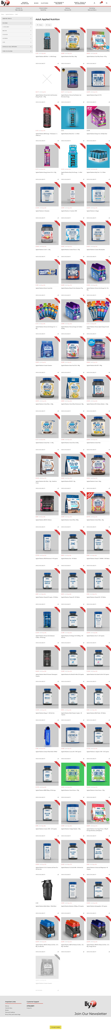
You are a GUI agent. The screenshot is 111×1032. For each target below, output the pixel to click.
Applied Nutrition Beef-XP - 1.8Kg (94, 365)
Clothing (44, 3)
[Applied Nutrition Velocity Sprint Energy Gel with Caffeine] (98, 310)
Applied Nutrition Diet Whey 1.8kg (69, 56)
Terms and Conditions (10, 1012)
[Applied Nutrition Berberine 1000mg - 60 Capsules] (72, 890)
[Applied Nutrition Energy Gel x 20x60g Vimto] (98, 117)
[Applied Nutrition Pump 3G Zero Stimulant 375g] (72, 272)
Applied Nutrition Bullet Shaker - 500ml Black (46, 906)
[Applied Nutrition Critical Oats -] (98, 426)
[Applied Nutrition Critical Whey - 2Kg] (98, 503)
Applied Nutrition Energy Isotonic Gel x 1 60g (46, 172)
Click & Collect (8, 1008)
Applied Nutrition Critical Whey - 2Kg (95, 519)
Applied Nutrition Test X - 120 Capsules (95, 635)
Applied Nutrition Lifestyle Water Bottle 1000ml (46, 751)
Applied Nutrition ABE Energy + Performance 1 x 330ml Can (46, 134)
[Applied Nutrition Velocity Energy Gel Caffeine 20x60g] (72, 310)
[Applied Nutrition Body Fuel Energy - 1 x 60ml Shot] (72, 156)
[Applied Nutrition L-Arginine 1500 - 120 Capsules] (98, 735)
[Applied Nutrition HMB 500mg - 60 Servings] (47, 774)
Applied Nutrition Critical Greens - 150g (95, 790)
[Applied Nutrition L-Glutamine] (47, 194)
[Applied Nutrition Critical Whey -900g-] (72, 503)
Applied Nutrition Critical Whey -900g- (70, 519)
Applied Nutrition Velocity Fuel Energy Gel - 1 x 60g (46, 327)
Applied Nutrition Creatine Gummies (44, 365)
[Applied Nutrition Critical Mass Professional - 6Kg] (72, 387)
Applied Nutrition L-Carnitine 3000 (69, 211)
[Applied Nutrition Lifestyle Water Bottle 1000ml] (47, 735)
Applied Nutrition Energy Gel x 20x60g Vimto (97, 133)
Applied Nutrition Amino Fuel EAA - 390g (70, 365)
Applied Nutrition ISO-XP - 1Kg (68, 481)
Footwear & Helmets (59, 3)
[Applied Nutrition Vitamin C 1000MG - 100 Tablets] (98, 542)
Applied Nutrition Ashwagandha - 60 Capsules (97, 906)
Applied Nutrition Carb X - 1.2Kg (43, 249)
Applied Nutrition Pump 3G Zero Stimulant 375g (72, 288)
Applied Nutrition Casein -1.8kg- (94, 481)
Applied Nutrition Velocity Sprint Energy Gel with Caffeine (98, 327)
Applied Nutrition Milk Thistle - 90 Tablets (96, 713)
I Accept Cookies (55, 1027)
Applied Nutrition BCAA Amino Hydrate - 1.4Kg (97, 404)
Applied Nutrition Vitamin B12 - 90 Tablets (96, 597)
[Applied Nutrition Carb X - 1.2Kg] (47, 233)
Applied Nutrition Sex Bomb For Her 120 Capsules (98, 674)
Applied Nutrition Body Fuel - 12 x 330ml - (96, 172)
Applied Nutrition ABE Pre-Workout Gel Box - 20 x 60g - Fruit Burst (72, 945)
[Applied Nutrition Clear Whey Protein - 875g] (98, 40)
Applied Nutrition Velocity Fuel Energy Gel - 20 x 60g (98, 289)
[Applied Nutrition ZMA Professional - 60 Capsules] (47, 542)
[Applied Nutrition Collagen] (98, 194)
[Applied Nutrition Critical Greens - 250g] (72, 774)
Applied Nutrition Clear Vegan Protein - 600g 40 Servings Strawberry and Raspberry (97, 829)
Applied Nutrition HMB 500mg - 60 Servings (46, 790)
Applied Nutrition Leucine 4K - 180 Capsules (71, 751)
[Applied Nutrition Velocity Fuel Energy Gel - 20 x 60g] (98, 272)
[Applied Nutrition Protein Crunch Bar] (47, 272)
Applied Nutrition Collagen (93, 211)
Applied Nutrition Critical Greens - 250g (70, 790)
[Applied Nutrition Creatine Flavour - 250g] (72, 233)
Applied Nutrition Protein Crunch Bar (44, 288)
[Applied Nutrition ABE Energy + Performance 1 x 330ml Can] (47, 117)
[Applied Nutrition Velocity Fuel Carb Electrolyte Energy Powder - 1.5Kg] (47, 79)
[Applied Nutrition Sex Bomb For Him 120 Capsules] (72, 658)
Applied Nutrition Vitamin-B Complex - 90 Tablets (47, 597)
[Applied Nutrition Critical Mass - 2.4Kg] (47, 387)
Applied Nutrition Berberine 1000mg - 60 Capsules (72, 906)
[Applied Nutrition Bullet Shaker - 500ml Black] (47, 890)
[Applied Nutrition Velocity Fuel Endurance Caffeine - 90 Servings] (47, 619)
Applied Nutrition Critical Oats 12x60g (69, 442)
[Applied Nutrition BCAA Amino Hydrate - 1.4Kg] (98, 387)
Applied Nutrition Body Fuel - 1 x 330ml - (70, 133)
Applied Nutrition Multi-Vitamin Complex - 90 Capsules (71, 713)
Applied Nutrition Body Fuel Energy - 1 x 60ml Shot (71, 173)
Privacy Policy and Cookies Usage (12, 1014)
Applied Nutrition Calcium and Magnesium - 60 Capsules (97, 868)
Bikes (36, 3)
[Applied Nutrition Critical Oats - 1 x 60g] (47, 426)
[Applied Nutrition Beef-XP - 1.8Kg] (98, 349)
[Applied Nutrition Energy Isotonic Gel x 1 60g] (47, 156)
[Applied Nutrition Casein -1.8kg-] (98, 465)
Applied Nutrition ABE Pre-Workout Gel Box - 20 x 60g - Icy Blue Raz (47, 945)
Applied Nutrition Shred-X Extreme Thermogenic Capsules (46, 675)
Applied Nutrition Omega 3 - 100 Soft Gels (45, 713)
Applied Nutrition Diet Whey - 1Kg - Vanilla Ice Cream (46, 482)
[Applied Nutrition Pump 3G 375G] (98, 79)
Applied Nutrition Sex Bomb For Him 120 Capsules (72, 674)
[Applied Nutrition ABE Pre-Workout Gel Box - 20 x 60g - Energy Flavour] (98, 928)
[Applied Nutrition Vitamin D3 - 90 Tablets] (72, 581)
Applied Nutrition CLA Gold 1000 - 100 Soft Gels (72, 867)
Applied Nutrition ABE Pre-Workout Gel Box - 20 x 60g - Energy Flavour (98, 945)
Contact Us (29, 1008)
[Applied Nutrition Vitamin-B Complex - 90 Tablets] (47, 581)
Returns (7, 1010)
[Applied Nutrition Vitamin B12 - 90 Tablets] (98, 581)
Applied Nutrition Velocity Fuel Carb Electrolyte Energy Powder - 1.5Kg (46, 95)
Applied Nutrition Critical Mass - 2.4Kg (44, 404)
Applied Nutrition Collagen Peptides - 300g (70, 828)
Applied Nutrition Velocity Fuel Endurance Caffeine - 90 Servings (45, 636)
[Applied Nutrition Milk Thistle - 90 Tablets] (98, 696)
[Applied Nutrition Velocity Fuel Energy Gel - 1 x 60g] (47, 310)
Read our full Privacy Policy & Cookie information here (55, 1023)
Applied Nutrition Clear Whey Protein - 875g (97, 56)
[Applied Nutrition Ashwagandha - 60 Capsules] (98, 890)
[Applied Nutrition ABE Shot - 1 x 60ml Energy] (47, 40)
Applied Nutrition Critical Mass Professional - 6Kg (72, 404)
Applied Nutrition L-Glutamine (42, 211)
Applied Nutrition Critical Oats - (94, 442)
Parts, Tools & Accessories (80, 3)
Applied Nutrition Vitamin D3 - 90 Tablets (70, 597)
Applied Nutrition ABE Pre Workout (44, 519)
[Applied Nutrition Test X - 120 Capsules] (98, 619)
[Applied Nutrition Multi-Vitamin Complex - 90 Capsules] (72, 696)
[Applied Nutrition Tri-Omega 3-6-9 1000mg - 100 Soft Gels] (72, 619)
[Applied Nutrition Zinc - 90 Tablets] (72, 542)
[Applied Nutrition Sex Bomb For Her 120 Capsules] (98, 658)
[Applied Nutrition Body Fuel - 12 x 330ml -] (98, 156)
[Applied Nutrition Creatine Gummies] (47, 349)
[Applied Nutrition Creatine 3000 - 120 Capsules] (47, 812)
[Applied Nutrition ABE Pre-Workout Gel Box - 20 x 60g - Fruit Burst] (72, 928)
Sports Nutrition (25, 3)
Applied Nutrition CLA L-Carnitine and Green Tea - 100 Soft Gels (47, 868)
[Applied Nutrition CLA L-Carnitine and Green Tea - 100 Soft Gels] (47, 851)
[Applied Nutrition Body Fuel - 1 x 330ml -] (72, 117)
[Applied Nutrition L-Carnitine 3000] (72, 194)
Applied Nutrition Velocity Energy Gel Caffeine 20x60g (71, 327)
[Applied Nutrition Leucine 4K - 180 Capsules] (72, 735)
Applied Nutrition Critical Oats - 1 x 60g (44, 442)
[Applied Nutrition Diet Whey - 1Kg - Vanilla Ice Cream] (47, 465)
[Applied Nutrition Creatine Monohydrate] (98, 233)
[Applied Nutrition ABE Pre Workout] (47, 503)
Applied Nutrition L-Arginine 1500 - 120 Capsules (98, 751)
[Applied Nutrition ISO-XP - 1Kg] (72, 465)
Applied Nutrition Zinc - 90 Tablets (69, 558)
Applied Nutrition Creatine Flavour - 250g (70, 249)
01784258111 (30, 1006)
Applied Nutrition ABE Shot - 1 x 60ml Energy (46, 56)
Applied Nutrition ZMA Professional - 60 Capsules (47, 558)
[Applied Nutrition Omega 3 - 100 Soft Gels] (47, 696)
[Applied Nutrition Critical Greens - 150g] (98, 774)
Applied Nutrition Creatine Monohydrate (96, 249)
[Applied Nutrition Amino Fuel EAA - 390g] (72, 349)
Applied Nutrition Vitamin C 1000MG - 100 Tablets (98, 558)
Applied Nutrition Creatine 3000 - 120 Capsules (46, 828)
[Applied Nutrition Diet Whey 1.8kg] (72, 40)
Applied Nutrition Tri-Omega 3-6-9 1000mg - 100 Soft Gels (72, 636)
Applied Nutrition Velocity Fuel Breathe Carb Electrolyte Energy (71, 95)
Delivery (7, 1006)
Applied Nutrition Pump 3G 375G (94, 95)
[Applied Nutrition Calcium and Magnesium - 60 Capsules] (98, 851)
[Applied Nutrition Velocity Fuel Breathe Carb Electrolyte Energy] (72, 79)
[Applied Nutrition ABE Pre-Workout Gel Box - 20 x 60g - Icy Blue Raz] (47, 928)
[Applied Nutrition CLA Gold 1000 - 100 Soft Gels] (72, 851)
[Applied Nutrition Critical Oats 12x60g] (72, 426)
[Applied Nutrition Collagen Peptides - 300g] (72, 812)
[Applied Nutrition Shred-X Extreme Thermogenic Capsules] (47, 658)
